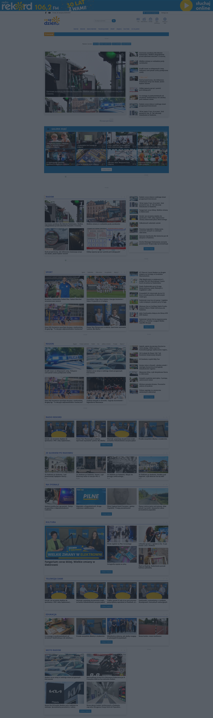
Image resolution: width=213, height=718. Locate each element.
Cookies (86, 388)
